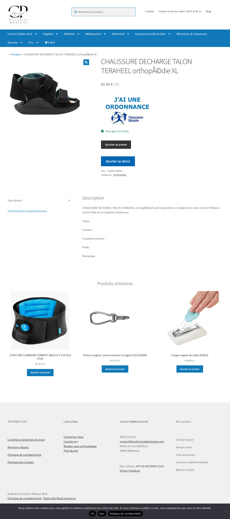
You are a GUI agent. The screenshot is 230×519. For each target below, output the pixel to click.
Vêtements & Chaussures (191, 34)
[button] (86, 62)
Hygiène (48, 34)
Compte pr (70, 441)
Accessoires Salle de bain (150, 34)
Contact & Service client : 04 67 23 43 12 (180, 11)
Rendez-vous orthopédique (80, 446)
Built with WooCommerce (60, 498)
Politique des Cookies (21, 462)
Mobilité (69, 34)
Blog (208, 11)
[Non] (225, 511)
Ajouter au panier (116, 144)
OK (92, 513)
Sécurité (13, 42)
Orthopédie (119, 174)
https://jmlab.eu (130, 470)
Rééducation (93, 34)
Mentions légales (18, 447)
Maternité (118, 34)
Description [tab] (15, 200)
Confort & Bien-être (20, 34)
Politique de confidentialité (24, 455)
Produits (16, 54)
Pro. (31, 42)
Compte (149, 11)
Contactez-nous (74, 437)
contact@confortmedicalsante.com (142, 441)
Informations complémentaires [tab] (27, 211)
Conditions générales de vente (26, 439)
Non (102, 513)
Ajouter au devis (118, 161)
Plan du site (71, 450)
